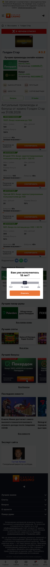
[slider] (25, 282)
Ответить (25, 293)
